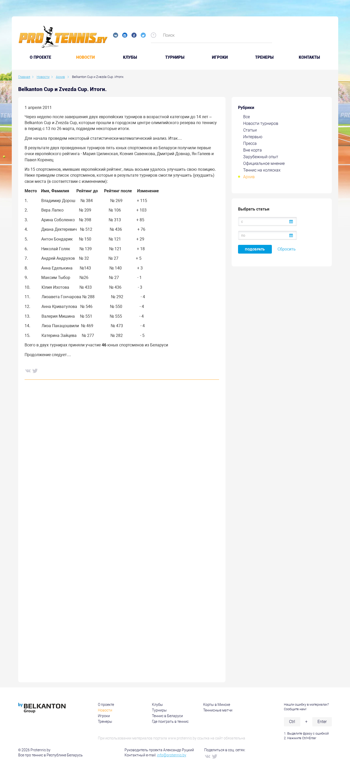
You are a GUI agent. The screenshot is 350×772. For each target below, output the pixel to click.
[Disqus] (122, 462)
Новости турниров (260, 123)
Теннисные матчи (217, 710)
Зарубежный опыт (260, 156)
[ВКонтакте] (28, 370)
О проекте (106, 705)
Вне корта (252, 150)
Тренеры (264, 57)
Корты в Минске (216, 705)
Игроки (220, 57)
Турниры (174, 57)
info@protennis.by (171, 755)
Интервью (252, 136)
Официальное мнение (264, 163)
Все (246, 116)
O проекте (40, 57)
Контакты (309, 57)
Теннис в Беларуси (167, 716)
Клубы (130, 57)
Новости (85, 57)
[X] (35, 370)
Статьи (250, 130)
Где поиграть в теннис (170, 721)
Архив (249, 176)
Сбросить (286, 249)
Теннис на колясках (262, 170)
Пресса (250, 143)
